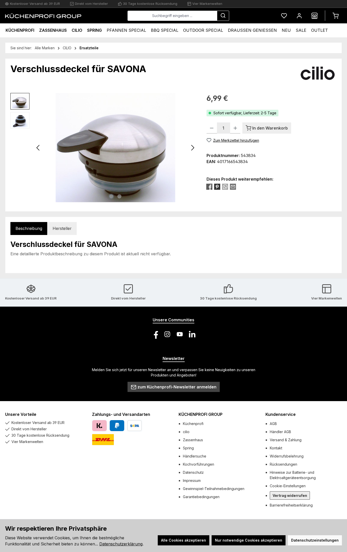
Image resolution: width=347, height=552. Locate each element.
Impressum (192, 480)
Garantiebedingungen (201, 497)
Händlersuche (194, 456)
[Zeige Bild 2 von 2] (119, 196)
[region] (103, 147)
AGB (273, 423)
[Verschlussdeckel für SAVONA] (115, 147)
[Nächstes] (192, 147)
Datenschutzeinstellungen (315, 540)
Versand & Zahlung (286, 440)
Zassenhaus (193, 440)
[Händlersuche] (314, 15)
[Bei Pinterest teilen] (217, 187)
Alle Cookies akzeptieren (183, 540)
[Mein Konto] (299, 15)
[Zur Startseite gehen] (43, 16)
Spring (188, 448)
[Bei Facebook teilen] (209, 187)
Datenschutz (193, 472)
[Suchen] (223, 16)
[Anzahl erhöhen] (235, 128)
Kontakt (276, 448)
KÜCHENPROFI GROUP (201, 414)
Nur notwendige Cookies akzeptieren (248, 540)
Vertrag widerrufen (290, 495)
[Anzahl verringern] (212, 128)
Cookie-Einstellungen (288, 486)
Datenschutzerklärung (121, 543)
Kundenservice (280, 414)
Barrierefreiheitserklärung (291, 505)
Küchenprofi (193, 423)
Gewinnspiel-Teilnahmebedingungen (213, 488)
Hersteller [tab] (62, 228)
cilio (186, 432)
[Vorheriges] (38, 147)
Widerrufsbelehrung (287, 456)
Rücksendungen (283, 464)
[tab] (28, 228)
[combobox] (172, 16)
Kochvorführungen (198, 464)
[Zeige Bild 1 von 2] (111, 196)
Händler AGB (280, 432)
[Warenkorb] (335, 15)
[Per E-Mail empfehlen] (233, 187)
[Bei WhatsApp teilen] (225, 187)
